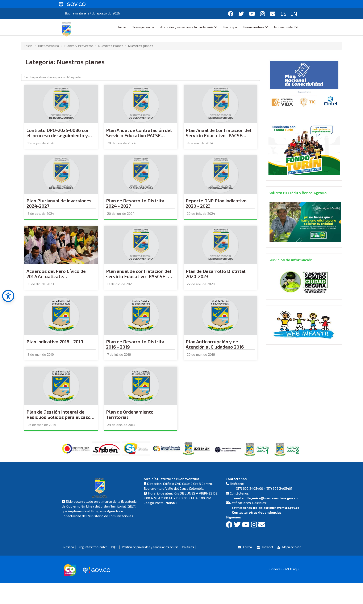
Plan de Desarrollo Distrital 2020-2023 (216, 273)
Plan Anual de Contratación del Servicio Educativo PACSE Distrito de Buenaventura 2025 (139, 135)
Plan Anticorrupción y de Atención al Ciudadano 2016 (215, 344)
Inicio (122, 27)
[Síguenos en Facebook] (230, 13)
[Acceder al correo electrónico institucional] (273, 13)
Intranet (268, 547)
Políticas (188, 547)
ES (283, 13)
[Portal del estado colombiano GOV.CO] (72, 4)
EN (293, 13)
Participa (230, 27)
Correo (247, 547)
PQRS (114, 547)
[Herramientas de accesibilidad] (8, 296)
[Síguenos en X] (241, 13)
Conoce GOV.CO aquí (284, 569)
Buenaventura (253, 27)
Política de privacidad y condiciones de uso (150, 547)
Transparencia (143, 27)
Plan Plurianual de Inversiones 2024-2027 (59, 203)
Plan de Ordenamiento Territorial (130, 414)
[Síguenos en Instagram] (262, 13)
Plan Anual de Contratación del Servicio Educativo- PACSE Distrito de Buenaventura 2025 (218, 135)
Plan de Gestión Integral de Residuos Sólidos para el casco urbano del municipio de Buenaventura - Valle (59, 416)
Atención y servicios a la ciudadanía (186, 27)
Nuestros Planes (110, 46)
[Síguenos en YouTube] (252, 13)
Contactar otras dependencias (256, 512)
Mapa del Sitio (291, 547)
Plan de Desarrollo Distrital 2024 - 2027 (136, 203)
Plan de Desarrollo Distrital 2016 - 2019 (136, 344)
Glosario (68, 547)
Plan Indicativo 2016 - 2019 (54, 341)
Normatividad (284, 27)
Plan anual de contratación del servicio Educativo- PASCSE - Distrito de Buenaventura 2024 (139, 275)
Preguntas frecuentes (93, 547)
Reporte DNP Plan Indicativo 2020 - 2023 (216, 203)
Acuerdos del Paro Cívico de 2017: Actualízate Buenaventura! (56, 275)
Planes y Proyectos (78, 46)
